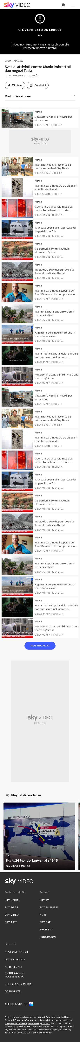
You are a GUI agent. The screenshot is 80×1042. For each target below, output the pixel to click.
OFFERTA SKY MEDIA (18, 984)
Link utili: (11, 944)
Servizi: (44, 892)
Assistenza (33, 1023)
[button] (15, 85)
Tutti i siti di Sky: (16, 892)
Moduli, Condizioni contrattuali (54, 1017)
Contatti (45, 1023)
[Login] (63, 5)
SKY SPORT (12, 900)
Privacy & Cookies (14, 1020)
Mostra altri (40, 645)
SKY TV (44, 900)
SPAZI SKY (46, 929)
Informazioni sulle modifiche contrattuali (45, 1020)
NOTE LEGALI (13, 966)
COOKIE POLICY (15, 959)
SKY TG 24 (11, 907)
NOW (43, 914)
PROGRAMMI (48, 936)
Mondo (18, 61)
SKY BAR (45, 922)
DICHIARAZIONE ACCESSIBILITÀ (15, 975)
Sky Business (49, 907)
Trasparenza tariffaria (16, 1023)
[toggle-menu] (73, 5)
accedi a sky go (16, 1004)
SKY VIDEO (12, 914)
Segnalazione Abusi (41, 1032)
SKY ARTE (11, 922)
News (8, 61)
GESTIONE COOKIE (17, 952)
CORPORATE (13, 991)
